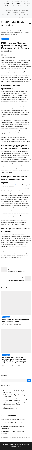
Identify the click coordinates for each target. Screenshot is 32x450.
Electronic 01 (16, 5)
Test (5, 17)
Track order (12, 17)
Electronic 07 (17, 10)
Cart (12, 3)
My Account (15, 12)
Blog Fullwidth (15, 1)
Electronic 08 (25, 10)
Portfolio (23, 12)
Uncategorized (5, 39)
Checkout (18, 3)
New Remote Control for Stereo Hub (19, 437)
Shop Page (27, 15)
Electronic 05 (25, 8)
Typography (20, 17)
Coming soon (26, 3)
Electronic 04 (16, 8)
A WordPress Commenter (8, 419)
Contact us (8, 5)
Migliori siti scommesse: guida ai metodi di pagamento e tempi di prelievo (14, 403)
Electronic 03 (8, 8)
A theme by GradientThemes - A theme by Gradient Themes (16, 445)
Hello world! (21, 419)
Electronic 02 (25, 5)
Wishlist (27, 17)
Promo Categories (8, 15)
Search (4, 376)
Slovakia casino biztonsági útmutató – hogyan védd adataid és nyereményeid (16, 399)
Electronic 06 (8, 10)
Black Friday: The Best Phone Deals (18, 423)
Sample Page (18, 15)
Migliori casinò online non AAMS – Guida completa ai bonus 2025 (14, 407)
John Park (4, 426)
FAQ (9, 12)
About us (7, 1)
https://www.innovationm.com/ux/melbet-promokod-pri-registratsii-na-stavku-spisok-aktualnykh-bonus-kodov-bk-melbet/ (14, 71)
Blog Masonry (24, 1)
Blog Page (6, 3)
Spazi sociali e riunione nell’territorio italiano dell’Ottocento (15, 320)
